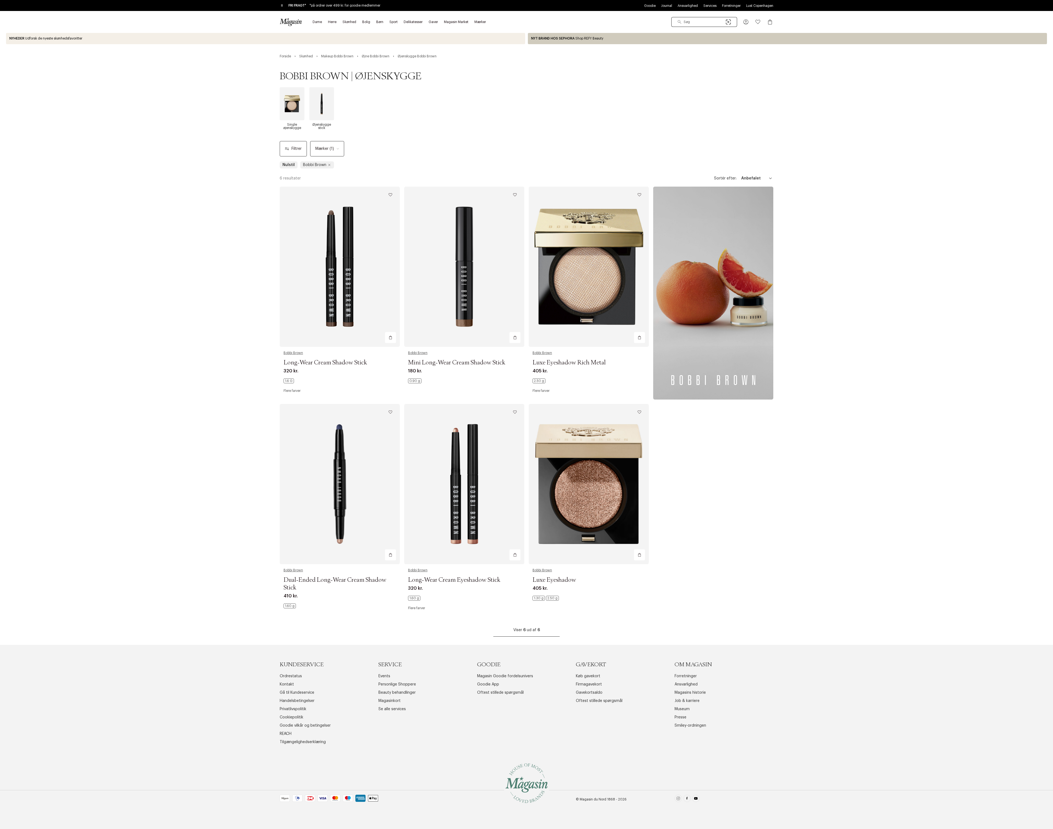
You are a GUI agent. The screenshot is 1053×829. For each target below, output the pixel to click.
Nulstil (288, 165)
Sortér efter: (725, 178)
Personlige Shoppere (397, 684)
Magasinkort (389, 701)
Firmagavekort (589, 684)
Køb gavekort (588, 676)
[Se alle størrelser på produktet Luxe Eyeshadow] (546, 598)
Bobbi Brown (293, 353)
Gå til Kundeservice (297, 693)
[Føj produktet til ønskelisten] (390, 194)
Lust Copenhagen (759, 5)
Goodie (650, 5)
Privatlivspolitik (293, 709)
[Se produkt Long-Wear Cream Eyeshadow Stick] (464, 484)
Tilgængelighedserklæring (303, 742)
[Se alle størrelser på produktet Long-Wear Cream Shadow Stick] (289, 380)
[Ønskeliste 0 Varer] (758, 22)
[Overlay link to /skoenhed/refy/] (787, 38)
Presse (680, 717)
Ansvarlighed (688, 5)
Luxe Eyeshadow (554, 580)
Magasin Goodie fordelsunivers (505, 676)
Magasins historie (690, 693)
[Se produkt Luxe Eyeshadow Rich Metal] (589, 267)
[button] (746, 22)
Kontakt (287, 684)
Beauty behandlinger (397, 693)
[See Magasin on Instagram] (678, 799)
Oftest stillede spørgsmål (500, 693)
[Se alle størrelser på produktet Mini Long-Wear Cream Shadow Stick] (414, 380)
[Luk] (612, 442)
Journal (666, 5)
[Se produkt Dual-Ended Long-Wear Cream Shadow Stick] (340, 484)
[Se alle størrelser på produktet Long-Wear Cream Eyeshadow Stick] (414, 598)
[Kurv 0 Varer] (770, 22)
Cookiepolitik (291, 717)
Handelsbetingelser (297, 701)
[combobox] (704, 22)
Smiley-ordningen (690, 725)
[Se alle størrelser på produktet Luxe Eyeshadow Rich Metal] (539, 380)
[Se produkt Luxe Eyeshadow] (589, 484)
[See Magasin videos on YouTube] (696, 799)
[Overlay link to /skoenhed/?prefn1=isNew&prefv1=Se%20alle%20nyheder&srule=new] (265, 38)
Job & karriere (687, 701)
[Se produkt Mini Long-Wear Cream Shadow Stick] (464, 267)
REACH (285, 734)
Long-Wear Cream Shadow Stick (325, 363)
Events (384, 676)
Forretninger (731, 5)
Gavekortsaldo (589, 693)
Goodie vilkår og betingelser (305, 725)
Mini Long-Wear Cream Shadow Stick (456, 363)
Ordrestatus (291, 676)
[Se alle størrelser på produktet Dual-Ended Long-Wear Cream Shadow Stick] (290, 605)
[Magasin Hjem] (291, 22)
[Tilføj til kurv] (390, 337)
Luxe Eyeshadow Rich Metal (569, 363)
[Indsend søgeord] (679, 22)
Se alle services (392, 709)
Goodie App (488, 684)
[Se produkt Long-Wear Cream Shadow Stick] (340, 267)
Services (710, 5)
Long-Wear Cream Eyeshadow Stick (454, 580)
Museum (682, 709)
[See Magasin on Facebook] (687, 799)
